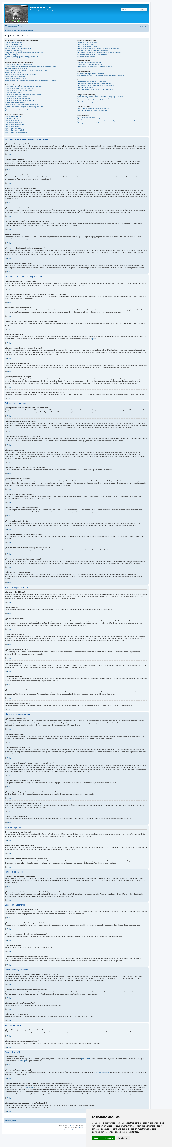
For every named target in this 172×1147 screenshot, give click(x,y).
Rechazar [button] (109, 1138)
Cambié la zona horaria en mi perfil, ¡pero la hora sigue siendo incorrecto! (27, 70)
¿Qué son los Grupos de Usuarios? (88, 46)
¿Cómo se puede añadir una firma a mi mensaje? (20, 90)
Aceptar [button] (97, 1138)
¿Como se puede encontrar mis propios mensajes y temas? (95, 89)
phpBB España (83, 1127)
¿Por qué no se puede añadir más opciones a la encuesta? (23, 94)
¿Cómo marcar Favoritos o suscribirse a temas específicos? (96, 98)
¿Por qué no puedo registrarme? (15, 46)
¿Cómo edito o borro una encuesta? (16, 96)
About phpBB (24, 1061)
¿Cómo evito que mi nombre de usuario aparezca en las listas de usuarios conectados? (31, 66)
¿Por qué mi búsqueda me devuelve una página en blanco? (95, 85)
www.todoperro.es (41, 7)
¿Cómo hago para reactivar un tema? (16, 110)
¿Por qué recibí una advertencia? (15, 102)
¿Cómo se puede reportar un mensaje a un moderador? (22, 104)
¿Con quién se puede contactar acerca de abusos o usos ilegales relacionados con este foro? (106, 121)
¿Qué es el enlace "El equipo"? (86, 56)
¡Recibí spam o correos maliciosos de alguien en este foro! (95, 66)
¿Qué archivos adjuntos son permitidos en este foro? (93, 108)
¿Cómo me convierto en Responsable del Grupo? (92, 50)
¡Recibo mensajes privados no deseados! (90, 64)
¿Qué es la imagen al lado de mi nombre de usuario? (21, 74)
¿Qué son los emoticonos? (13, 120)
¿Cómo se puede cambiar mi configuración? (18, 64)
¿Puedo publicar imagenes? (13, 122)
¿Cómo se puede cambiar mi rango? (16, 78)
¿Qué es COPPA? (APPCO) (13, 44)
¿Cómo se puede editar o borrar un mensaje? (19, 88)
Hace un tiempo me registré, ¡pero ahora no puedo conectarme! (24, 52)
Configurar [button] (123, 1138)
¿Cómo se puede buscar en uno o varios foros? (92, 81)
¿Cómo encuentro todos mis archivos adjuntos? (92, 110)
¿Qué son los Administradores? (87, 42)
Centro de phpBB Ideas (102, 1072)
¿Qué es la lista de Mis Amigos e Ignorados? (91, 73)
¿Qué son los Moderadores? (86, 44)
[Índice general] (17, 13)
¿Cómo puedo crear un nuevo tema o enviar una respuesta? (23, 86)
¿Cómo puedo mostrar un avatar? (15, 76)
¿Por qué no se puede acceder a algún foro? (18, 98)
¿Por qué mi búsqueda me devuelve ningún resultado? (94, 83)
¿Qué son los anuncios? (12, 126)
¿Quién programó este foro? (86, 117)
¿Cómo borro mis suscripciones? (87, 102)
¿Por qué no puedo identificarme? (15, 50)
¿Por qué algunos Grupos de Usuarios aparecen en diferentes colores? (99, 52)
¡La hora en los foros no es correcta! (16, 68)
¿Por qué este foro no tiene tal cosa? (88, 119)
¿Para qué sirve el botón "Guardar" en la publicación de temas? (24, 106)
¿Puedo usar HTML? (11, 118)
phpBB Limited (86, 1059)
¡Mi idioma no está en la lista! (13, 72)
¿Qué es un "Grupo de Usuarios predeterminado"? (93, 54)
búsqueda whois (27, 1087)
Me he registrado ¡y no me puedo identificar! (18, 48)
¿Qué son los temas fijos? (13, 128)
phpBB (93, 339)
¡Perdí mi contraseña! (11, 54)
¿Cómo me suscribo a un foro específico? (90, 100)
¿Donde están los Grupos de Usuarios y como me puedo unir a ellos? (98, 48)
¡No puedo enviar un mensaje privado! (89, 62)
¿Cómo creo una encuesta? (13, 92)
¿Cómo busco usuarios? (85, 87)
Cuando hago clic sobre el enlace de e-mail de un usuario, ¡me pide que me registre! (30, 80)
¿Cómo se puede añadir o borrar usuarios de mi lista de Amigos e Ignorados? (101, 75)
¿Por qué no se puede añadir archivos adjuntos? (20, 100)
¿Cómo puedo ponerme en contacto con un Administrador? (95, 123)
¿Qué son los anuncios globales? (15, 124)
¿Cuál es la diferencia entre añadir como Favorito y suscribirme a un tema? (100, 96)
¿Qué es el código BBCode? (13, 116)
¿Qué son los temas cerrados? (14, 130)
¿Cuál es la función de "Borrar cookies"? (17, 58)
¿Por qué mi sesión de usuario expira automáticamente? (22, 56)
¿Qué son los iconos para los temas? (16, 132)
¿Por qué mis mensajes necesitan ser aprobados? (20, 108)
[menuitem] (20, 26)
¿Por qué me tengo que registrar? (15, 42)
